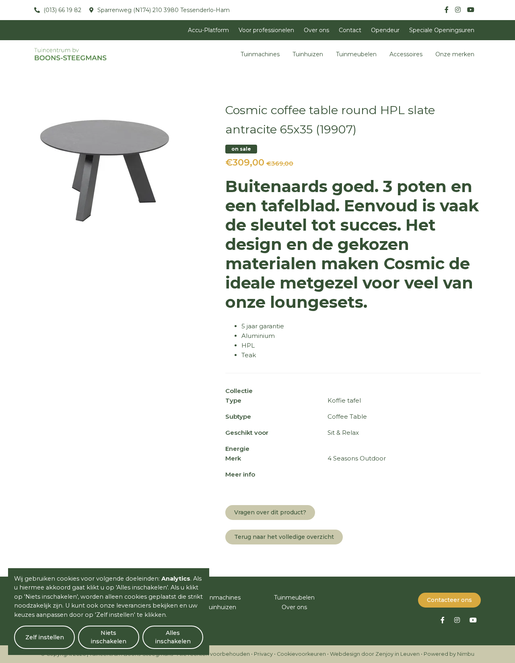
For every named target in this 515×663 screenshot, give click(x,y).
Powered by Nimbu (449, 654)
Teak (248, 355)
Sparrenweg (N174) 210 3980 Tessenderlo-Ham (163, 10)
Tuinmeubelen (356, 54)
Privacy (263, 654)
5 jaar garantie (262, 326)
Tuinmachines (260, 54)
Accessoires (405, 54)
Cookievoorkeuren (301, 654)
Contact (350, 30)
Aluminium (258, 336)
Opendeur (385, 30)
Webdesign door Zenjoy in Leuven (375, 654)
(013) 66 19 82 (61, 10)
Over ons (316, 30)
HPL (248, 345)
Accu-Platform (208, 30)
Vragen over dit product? (270, 512)
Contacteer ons (449, 600)
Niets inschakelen (108, 637)
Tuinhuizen (308, 54)
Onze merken (454, 54)
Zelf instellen (44, 637)
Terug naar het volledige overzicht (284, 536)
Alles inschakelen (173, 637)
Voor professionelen (266, 30)
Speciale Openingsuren (441, 30)
